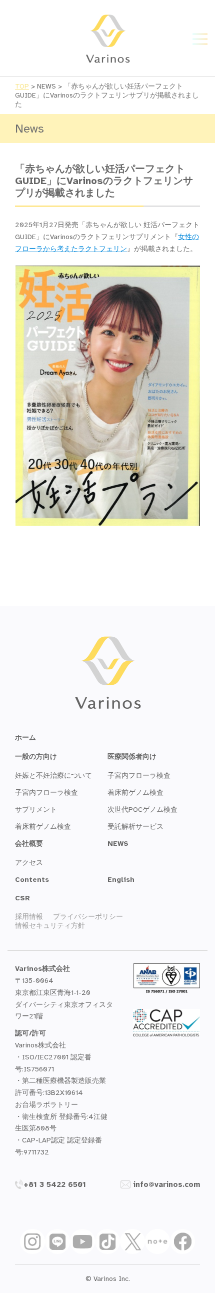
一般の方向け (36, 756)
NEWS (118, 843)
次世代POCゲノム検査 (143, 809)
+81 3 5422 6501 (55, 1184)
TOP (22, 86)
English (121, 879)
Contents (32, 879)
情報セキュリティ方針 (50, 925)
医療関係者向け (132, 756)
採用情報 (29, 916)
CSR (22, 898)
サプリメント (36, 809)
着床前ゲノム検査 (43, 826)
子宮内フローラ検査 (46, 792)
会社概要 (29, 843)
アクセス (29, 862)
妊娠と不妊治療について (53, 775)
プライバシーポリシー (88, 916)
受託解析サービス (136, 826)
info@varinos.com (166, 1184)
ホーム (25, 737)
